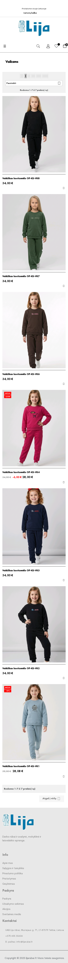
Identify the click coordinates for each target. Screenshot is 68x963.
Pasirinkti (33, 83)
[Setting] (48, 46)
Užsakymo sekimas (13, 904)
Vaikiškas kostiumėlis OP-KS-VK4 (21, 472)
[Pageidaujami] (56, 46)
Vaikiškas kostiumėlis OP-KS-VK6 (21, 374)
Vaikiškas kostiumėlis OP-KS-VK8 (21, 178)
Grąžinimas (8, 884)
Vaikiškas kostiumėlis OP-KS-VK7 (21, 276)
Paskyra (6, 899)
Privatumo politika (12, 873)
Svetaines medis (11, 914)
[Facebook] (35, 4)
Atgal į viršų (51, 799)
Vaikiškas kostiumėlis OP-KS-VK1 (21, 766)
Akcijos (6, 909)
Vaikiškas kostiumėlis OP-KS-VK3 (21, 570)
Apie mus (7, 863)
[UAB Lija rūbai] (18, 821)
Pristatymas (9, 879)
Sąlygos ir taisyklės (13, 868)
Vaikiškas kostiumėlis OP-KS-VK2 (21, 668)
